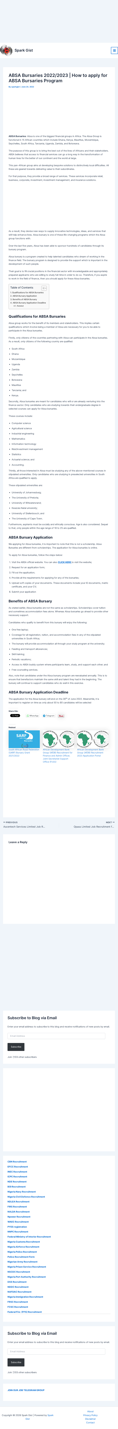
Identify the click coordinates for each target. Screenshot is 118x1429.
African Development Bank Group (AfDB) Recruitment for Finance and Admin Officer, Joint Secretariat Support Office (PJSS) (57, 755)
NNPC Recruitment (18, 1231)
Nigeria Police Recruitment (22, 1251)
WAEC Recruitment (18, 1221)
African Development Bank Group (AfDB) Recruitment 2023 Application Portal (90, 752)
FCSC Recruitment (18, 1307)
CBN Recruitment (17, 1161)
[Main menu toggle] (114, 50)
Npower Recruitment (19, 1216)
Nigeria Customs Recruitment (24, 1241)
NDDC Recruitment (18, 1287)
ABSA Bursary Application (25, 296)
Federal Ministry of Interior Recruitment (29, 1236)
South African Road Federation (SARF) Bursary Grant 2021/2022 (24, 752)
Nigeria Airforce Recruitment (23, 1246)
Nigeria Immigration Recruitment (25, 1296)
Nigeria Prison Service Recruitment (27, 1266)
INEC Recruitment (17, 1171)
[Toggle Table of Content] (42, 288)
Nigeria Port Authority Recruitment (27, 1277)
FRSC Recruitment (18, 1302)
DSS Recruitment (17, 1282)
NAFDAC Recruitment (19, 1291)
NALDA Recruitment (19, 1211)
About (90, 1411)
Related (20, 306)
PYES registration (17, 1226)
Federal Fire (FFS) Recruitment (25, 1312)
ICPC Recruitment (17, 1176)
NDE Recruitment (17, 1181)
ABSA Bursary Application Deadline (29, 302)
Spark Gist (24, 50)
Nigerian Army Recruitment (22, 1261)
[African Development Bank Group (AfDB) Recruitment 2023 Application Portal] (92, 739)
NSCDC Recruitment (19, 1271)
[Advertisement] (59, 21)
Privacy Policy (90, 1415)
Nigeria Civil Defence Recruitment (26, 1196)
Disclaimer (90, 1419)
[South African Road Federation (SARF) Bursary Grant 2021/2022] (24, 739)
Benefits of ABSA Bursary (25, 299)
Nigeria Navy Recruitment (22, 1191)
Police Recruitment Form (21, 1257)
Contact (90, 1422)
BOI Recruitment (17, 1186)
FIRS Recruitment (17, 1206)
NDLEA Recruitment (19, 1201)
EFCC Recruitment (18, 1166)
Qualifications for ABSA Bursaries (28, 292)
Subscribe (16, 1046)
